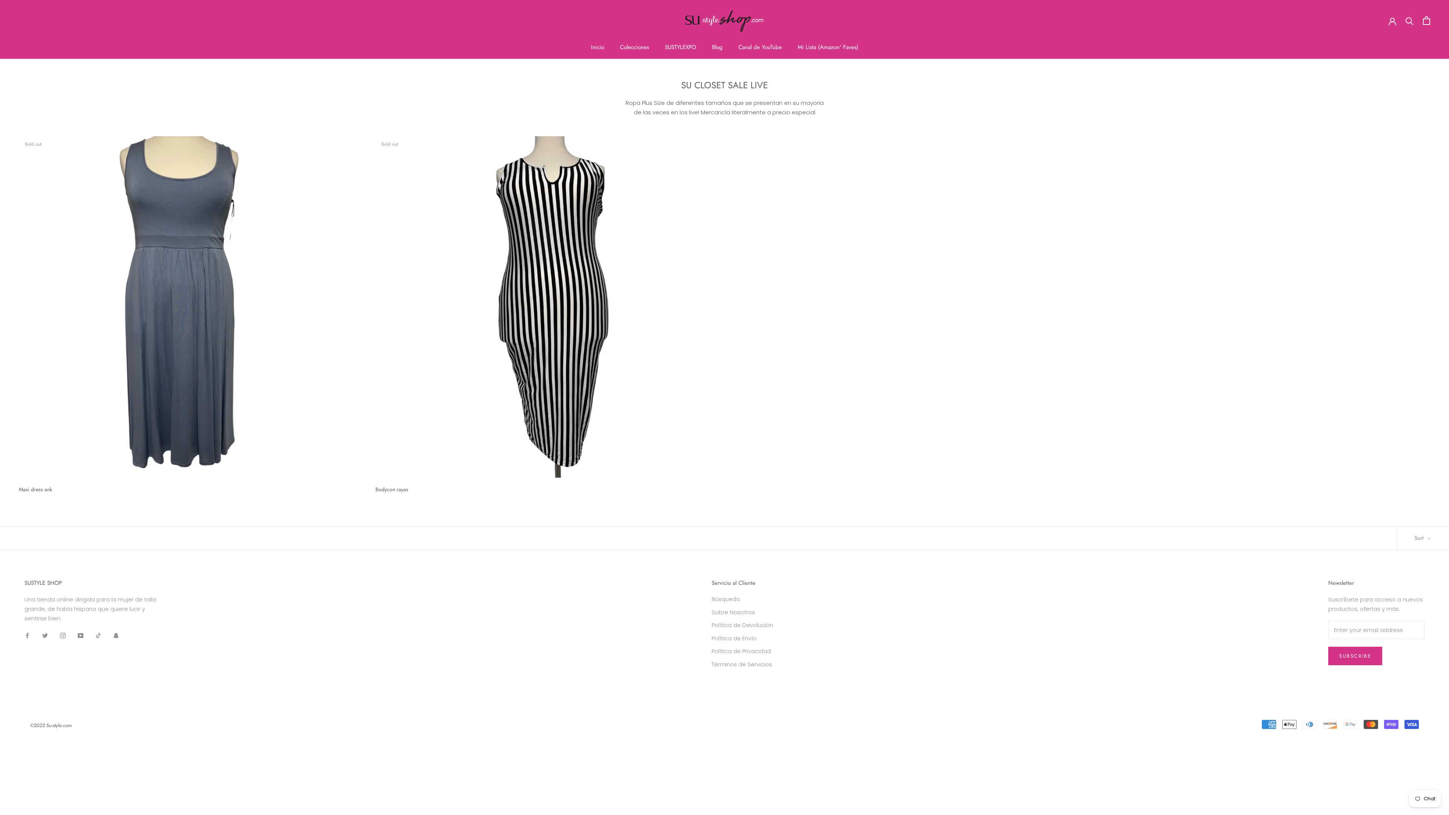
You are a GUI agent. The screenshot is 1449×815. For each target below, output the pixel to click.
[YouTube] (80, 635)
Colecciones (634, 47)
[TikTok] (98, 635)
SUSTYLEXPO (680, 47)
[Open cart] (1426, 20)
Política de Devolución (742, 625)
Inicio (597, 47)
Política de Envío (734, 638)
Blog (717, 47)
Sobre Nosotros (733, 612)
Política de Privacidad (741, 651)
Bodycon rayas (391, 489)
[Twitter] (45, 635)
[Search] (1410, 21)
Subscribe (1355, 656)
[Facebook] (27, 635)
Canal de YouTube (760, 47)
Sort (1420, 538)
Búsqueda (726, 599)
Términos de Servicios (742, 664)
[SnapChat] (116, 635)
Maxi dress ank (35, 489)
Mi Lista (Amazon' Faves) (828, 47)
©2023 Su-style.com (51, 725)
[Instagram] (63, 635)
